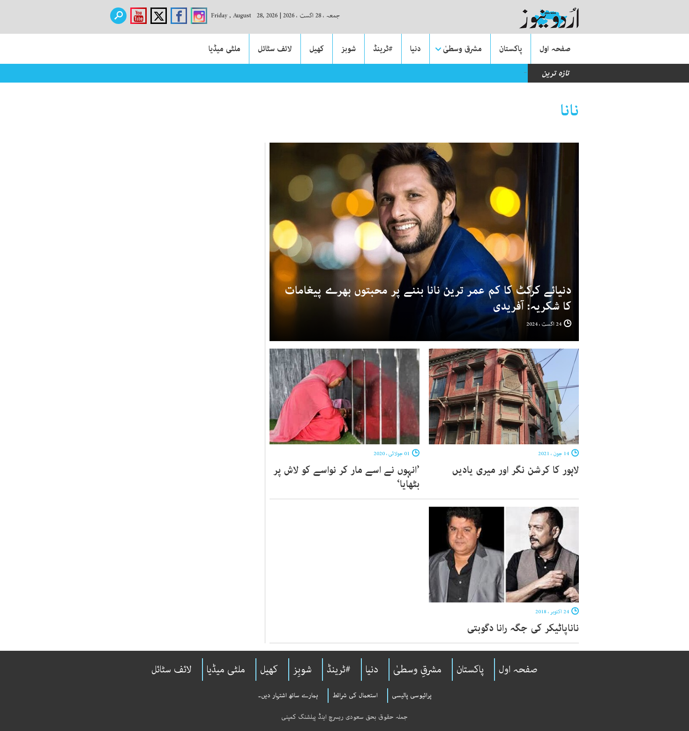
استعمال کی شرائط (355, 695)
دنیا (415, 49)
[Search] (118, 16)
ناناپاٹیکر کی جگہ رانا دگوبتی (523, 628)
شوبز (348, 49)
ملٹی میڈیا (224, 49)
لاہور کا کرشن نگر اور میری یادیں (515, 470)
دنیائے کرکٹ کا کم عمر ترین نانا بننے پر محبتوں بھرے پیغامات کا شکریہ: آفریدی (428, 298)
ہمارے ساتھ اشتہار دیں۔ (288, 695)
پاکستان (510, 49)
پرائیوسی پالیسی (412, 695)
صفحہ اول (554, 49)
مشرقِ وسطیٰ (417, 669)
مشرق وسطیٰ (462, 49)
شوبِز (302, 669)
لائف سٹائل (275, 49)
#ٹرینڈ (383, 49)
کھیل (316, 49)
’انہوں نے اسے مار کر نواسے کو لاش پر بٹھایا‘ (346, 477)
